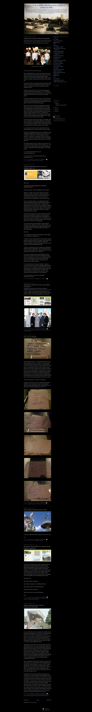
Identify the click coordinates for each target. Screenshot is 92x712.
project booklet (39, 664)
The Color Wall (56, 78)
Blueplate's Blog (56, 42)
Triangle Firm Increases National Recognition (37, 38)
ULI (28, 599)
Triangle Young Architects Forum (59, 81)
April (57, 103)
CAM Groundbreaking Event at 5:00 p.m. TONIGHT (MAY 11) (35, 167)
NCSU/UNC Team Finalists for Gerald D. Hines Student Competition (37, 547)
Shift (54, 77)
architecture (34, 695)
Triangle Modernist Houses (58, 80)
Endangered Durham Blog (58, 55)
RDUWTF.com (56, 75)
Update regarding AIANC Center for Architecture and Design (34, 606)
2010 (56, 109)
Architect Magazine (31, 160)
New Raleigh (55, 67)
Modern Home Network (57, 61)
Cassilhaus (55, 45)
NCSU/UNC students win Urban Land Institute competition (37, 285)
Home (38, 700)
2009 (56, 111)
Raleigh (46, 695)
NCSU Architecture (57, 64)
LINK (25, 595)
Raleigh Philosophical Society (59, 72)
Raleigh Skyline (56, 74)
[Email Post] (47, 159)
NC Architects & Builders (58, 63)
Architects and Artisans (58, 40)
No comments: (42, 159)
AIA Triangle (55, 39)
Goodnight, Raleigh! (57, 57)
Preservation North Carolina (58, 69)
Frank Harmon (40, 160)
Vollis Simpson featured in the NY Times (35, 510)
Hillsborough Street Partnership (59, 60)
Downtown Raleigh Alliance (58, 51)
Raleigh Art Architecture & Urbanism (46, 7)
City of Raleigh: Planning (58, 46)
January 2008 (38, 633)
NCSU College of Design (58, 66)
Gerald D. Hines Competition (33, 598)
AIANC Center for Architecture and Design (37, 694)
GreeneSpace (56, 58)
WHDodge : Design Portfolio (61, 105)
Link (24, 537)
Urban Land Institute (34, 599)
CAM (54, 43)
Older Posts (49, 700)
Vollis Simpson (35, 540)
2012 (56, 102)
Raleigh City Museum (57, 70)
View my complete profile (59, 120)
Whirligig (41, 540)
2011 (56, 107)
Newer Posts (26, 700)
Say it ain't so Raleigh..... (31, 337)
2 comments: (42, 502)
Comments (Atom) (32, 702)
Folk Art (29, 540)
